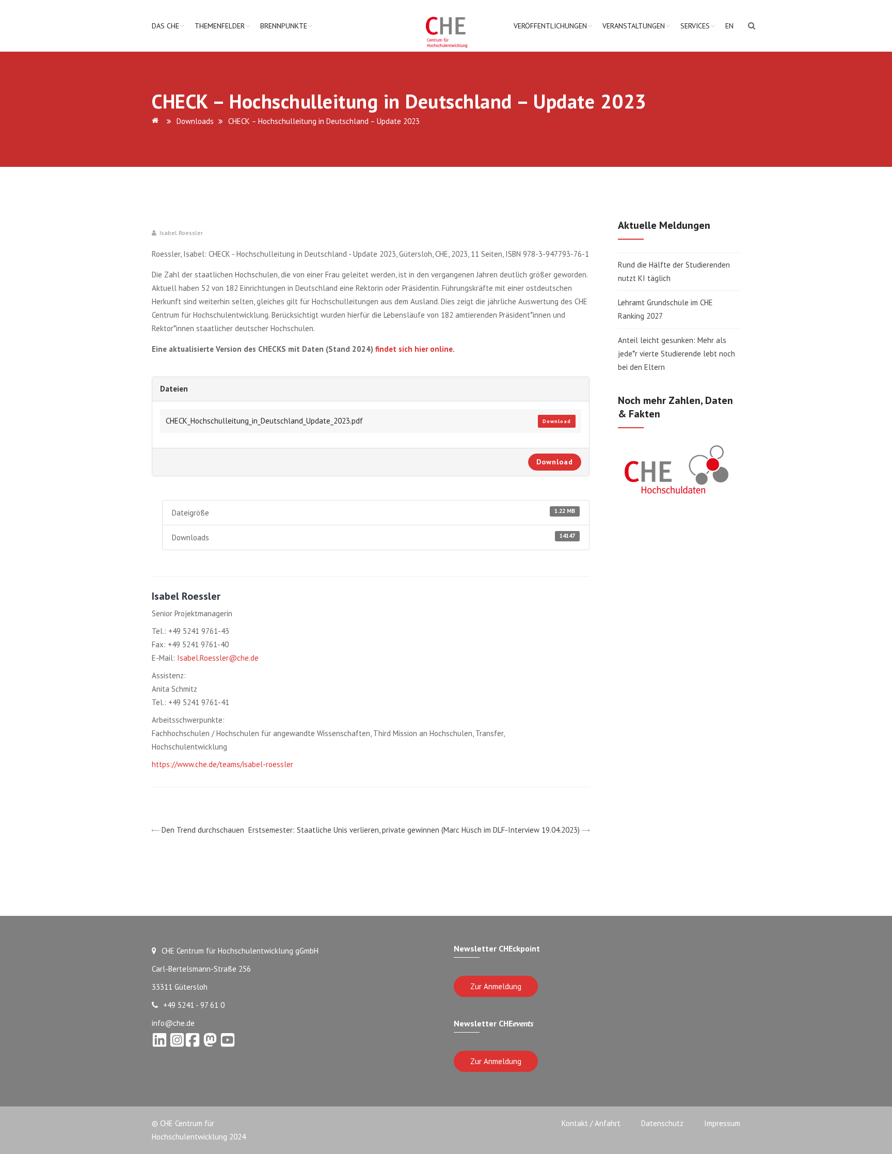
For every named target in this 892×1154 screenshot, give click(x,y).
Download (557, 421)
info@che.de (173, 1023)
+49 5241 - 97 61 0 (194, 1005)
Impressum (722, 1123)
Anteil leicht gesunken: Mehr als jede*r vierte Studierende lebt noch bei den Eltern (676, 353)
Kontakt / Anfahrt (591, 1123)
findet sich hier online (413, 349)
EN (729, 25)
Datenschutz (662, 1123)
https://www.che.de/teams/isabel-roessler (222, 764)
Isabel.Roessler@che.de (218, 658)
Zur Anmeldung (495, 986)
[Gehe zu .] (157, 121)
